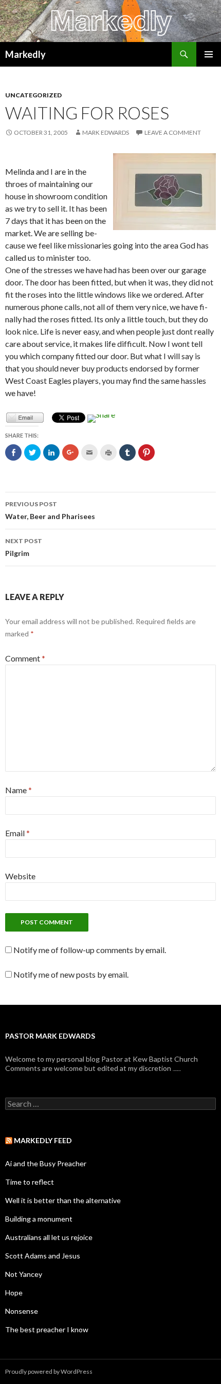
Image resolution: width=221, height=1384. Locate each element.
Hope (14, 1292)
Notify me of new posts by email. (70, 974)
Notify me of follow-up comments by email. (89, 950)
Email (17, 833)
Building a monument (38, 1218)
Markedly (25, 54)
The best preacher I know (46, 1329)
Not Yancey (23, 1274)
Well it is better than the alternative (63, 1200)
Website (20, 876)
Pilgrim (23, 547)
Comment (25, 658)
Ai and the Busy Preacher (45, 1163)
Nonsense (21, 1311)
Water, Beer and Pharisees (50, 510)
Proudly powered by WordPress (49, 1371)
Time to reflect (29, 1182)
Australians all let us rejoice (49, 1237)
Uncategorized (33, 95)
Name (18, 790)
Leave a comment (172, 132)
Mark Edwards (105, 132)
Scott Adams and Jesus (42, 1255)
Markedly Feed (43, 1140)
